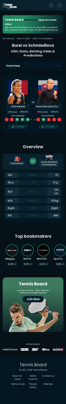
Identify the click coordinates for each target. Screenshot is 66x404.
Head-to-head (17, 377)
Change (19, 126)
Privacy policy (33, 385)
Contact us (48, 375)
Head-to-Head (23, 38)
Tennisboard (8, 38)
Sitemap (48, 383)
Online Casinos (32, 377)
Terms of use (18, 383)
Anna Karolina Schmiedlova (49, 106)
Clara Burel (18, 106)
